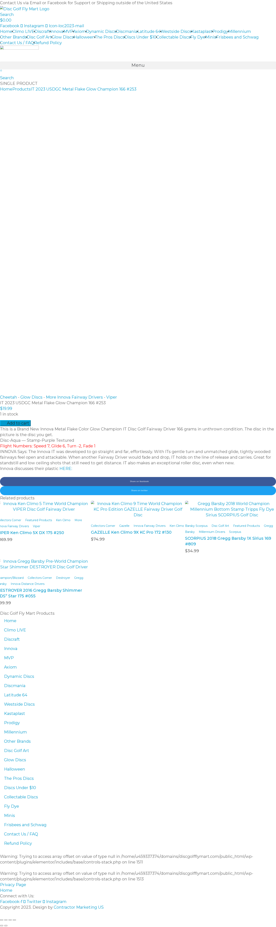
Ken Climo (63, 520)
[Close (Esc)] (1, 920)
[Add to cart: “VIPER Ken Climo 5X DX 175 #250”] (43, 503)
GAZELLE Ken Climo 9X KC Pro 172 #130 (131, 532)
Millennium (239, 31)
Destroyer (63, 578)
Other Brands (13, 37)
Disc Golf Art (39, 37)
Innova (56, 31)
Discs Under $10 (140, 37)
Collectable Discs (173, 37)
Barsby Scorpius (196, 526)
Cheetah (8, 397)
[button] (138, 65)
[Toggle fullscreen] (10, 920)
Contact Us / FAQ (17, 42)
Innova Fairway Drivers (149, 526)
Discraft (42, 31)
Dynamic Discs (101, 31)
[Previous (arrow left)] (1, 925)
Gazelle (124, 526)
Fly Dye (197, 37)
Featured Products (38, 520)
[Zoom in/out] (14, 920)
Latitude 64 (149, 31)
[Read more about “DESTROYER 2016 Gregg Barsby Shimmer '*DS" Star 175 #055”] (43, 561)
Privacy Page (13, 884)
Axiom (79, 31)
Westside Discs (176, 31)
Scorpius (235, 532)
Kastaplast (201, 31)
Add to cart (18, 423)
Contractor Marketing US (79, 907)
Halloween (84, 37)
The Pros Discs (109, 37)
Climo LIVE (23, 31)
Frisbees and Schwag (237, 37)
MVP (68, 31)
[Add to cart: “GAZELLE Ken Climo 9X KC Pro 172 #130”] (137, 506)
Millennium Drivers (212, 532)
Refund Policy (48, 42)
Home (6, 31)
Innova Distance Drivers (27, 584)
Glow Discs (63, 37)
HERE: (65, 468)
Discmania (126, 31)
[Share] (5, 920)
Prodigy (220, 31)
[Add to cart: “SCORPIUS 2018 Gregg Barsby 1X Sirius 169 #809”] (232, 506)
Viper (111, 397)
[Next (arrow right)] (5, 925)
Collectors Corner (103, 526)
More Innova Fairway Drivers (74, 397)
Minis (210, 37)
